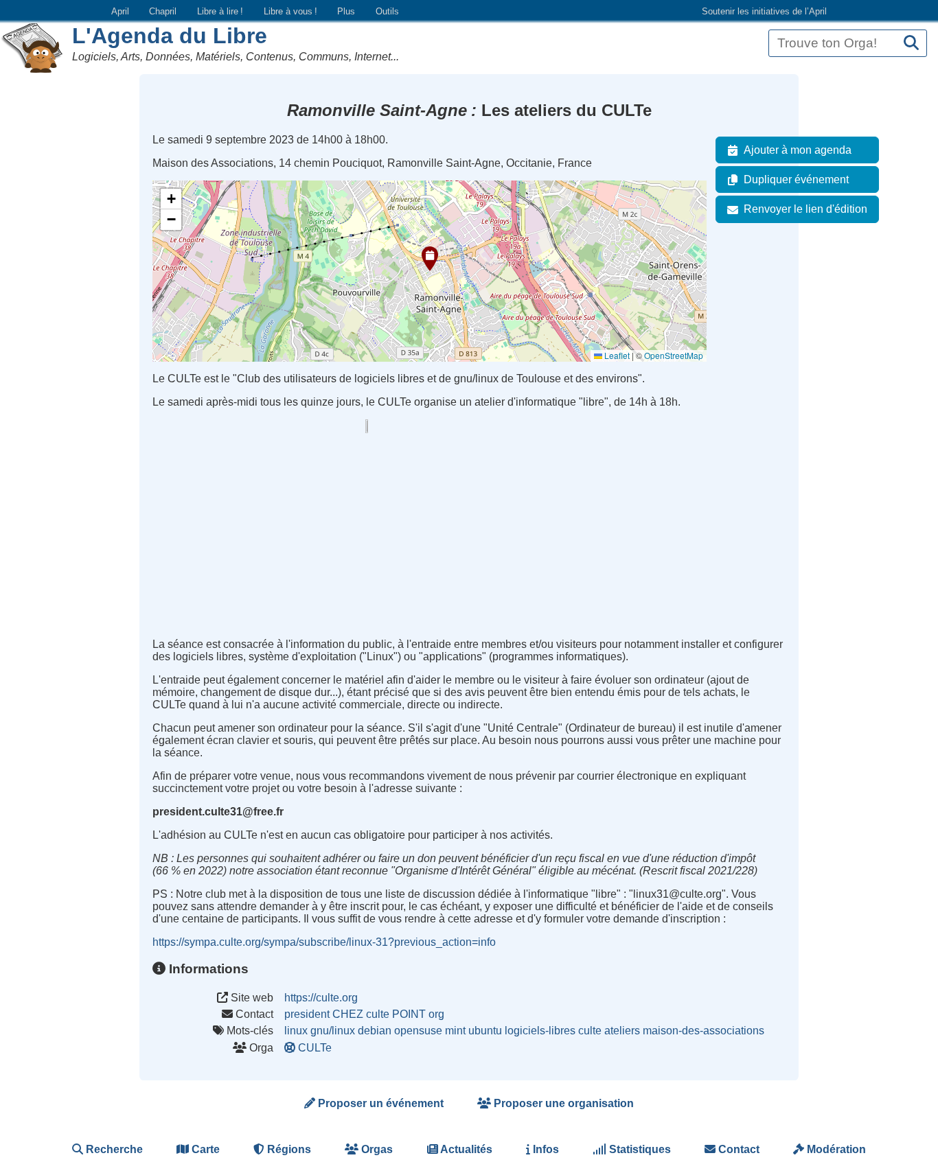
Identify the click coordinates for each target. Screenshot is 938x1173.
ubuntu (485, 1030)
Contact (737, 1149)
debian (374, 1030)
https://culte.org (321, 997)
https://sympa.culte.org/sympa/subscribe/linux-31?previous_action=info (324, 942)
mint (455, 1030)
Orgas (375, 1149)
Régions (287, 1149)
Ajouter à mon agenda (797, 150)
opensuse (418, 1030)
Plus (346, 11)
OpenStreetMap (673, 355)
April (120, 11)
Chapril (162, 11)
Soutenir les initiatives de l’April (764, 11)
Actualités (465, 1149)
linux (296, 1030)
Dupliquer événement (796, 179)
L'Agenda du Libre (169, 35)
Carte (204, 1149)
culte (590, 1030)
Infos (544, 1149)
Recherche (113, 1149)
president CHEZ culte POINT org (364, 1014)
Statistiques (638, 1149)
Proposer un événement (379, 1103)
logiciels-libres (540, 1030)
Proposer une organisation (562, 1103)
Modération (835, 1149)
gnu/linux (332, 1030)
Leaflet (616, 355)
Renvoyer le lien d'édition (805, 209)
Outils (387, 11)
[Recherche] (911, 43)
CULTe (314, 1048)
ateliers (622, 1030)
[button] (430, 258)
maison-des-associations (703, 1030)
